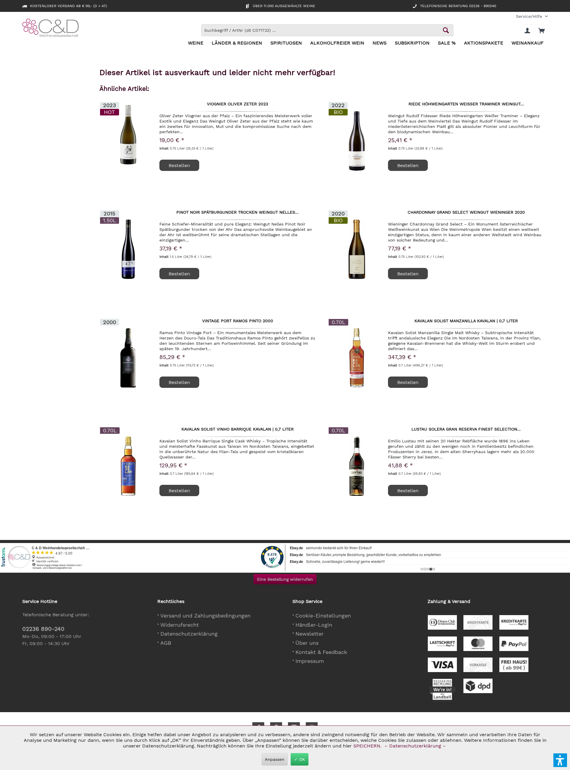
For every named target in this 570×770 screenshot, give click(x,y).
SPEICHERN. (368, 746)
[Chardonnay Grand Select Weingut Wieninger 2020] (357, 249)
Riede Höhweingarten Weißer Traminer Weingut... (466, 104)
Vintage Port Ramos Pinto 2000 (237, 321)
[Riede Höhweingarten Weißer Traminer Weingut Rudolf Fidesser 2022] (357, 141)
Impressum (309, 661)
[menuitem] (530, 16)
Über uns (307, 643)
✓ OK (299, 759)
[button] (560, 760)
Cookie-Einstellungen (323, 615)
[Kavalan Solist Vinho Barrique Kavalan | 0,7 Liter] (128, 466)
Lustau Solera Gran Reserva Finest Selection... (466, 429)
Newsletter (309, 634)
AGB (165, 643)
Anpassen (274, 759)
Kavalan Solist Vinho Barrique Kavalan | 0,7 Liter (237, 429)
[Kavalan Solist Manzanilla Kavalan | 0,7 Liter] (357, 358)
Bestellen (179, 165)
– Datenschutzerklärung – (415, 746)
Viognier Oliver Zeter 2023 (237, 104)
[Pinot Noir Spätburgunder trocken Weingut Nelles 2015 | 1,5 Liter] (128, 249)
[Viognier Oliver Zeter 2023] (128, 135)
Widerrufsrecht (179, 625)
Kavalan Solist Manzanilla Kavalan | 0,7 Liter (466, 321)
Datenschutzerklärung (189, 634)
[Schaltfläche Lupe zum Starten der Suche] (446, 30)
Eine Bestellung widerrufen (285, 579)
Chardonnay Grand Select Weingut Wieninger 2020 (466, 212)
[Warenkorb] (541, 30)
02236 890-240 (43, 628)
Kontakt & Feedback (321, 652)
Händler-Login (313, 625)
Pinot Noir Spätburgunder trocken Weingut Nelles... (237, 212)
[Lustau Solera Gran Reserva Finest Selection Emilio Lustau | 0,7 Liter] (357, 466)
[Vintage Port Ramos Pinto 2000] (128, 358)
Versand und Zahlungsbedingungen (205, 615)
